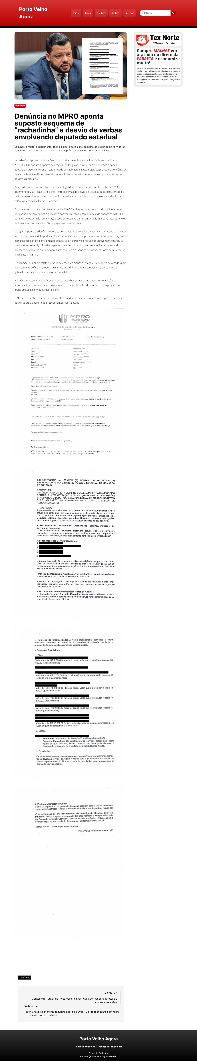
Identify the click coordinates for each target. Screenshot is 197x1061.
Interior (129, 12)
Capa (88, 12)
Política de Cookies (85, 1046)
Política (101, 12)
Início (76, 12)
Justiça (115, 12)
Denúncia (24, 977)
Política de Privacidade (110, 1046)
